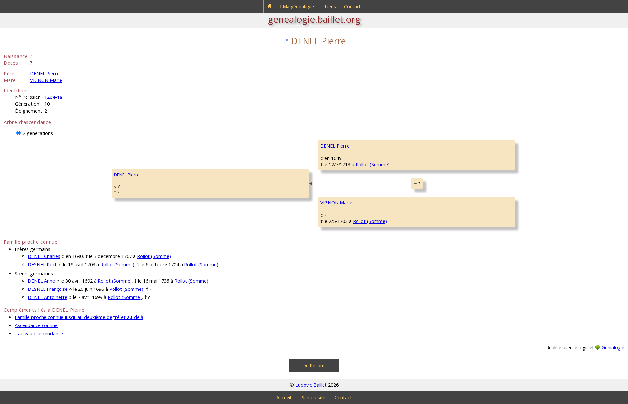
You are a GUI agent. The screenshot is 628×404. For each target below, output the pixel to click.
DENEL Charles (44, 256)
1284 (49, 97)
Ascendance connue (36, 325)
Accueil (283, 398)
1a (59, 97)
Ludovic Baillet (311, 385)
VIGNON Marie (46, 80)
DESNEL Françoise (48, 289)
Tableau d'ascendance (39, 333)
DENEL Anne (41, 281)
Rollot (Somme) (373, 164)
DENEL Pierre (45, 73)
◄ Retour (314, 365)
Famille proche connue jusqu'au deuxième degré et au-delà (79, 317)
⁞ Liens (329, 6)
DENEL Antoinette (47, 297)
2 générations (38, 133)
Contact (352, 6)
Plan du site (312, 398)
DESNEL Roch (43, 264)
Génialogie (613, 347)
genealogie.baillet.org (314, 19)
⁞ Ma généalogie (297, 6)
